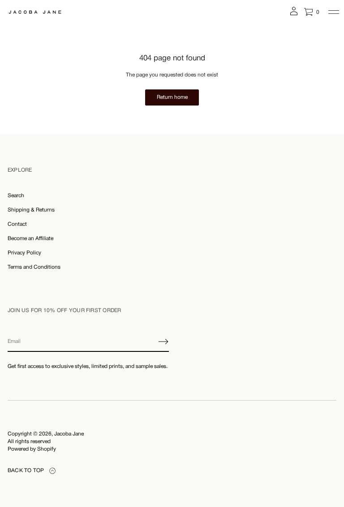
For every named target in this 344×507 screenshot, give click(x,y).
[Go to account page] (293, 14)
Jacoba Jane (69, 433)
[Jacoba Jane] (35, 12)
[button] (311, 12)
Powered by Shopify (32, 449)
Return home (172, 97)
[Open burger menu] (333, 12)
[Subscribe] (163, 341)
